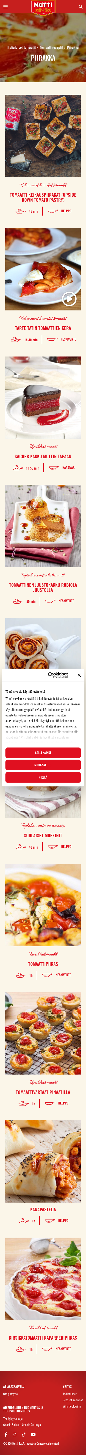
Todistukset (70, 1394)
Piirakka (73, 47)
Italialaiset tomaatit (22, 47)
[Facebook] (5, 1434)
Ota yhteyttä (10, 1394)
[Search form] (71, 6)
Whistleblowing (72, 1406)
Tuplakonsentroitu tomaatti (43, 574)
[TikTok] (23, 1434)
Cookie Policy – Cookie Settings (22, 1425)
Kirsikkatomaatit (43, 446)
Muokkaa (40, 765)
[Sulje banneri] (79, 675)
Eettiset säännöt (73, 1400)
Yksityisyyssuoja (13, 1418)
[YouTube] (33, 1434)
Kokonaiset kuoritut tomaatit (43, 184)
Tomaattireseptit (52, 47)
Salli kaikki (43, 753)
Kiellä (43, 777)
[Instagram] (14, 1434)
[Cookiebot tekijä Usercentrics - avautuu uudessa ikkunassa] (50, 675)
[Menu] (15, 6)
